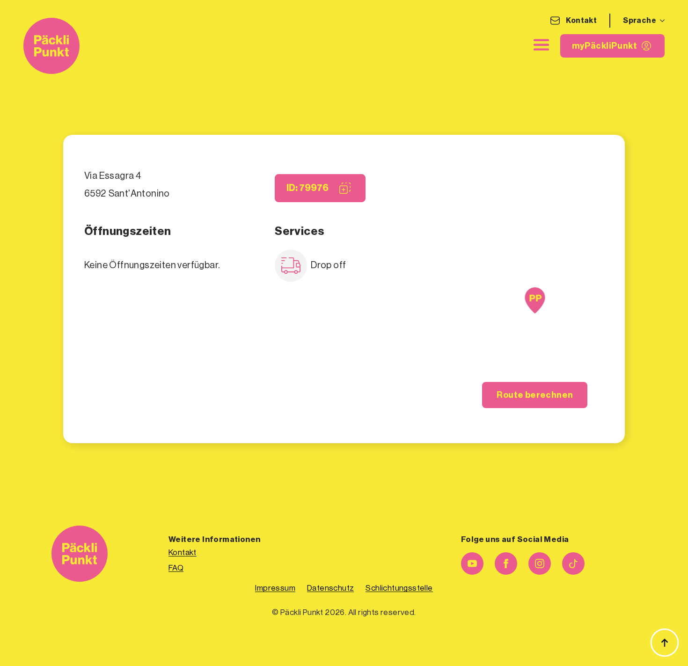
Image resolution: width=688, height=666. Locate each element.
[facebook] (506, 563)
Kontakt (581, 20)
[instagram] (539, 563)
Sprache (639, 20)
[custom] (573, 563)
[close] (541, 45)
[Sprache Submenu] (660, 20)
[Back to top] (665, 643)
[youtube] (472, 563)
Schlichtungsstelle (399, 588)
